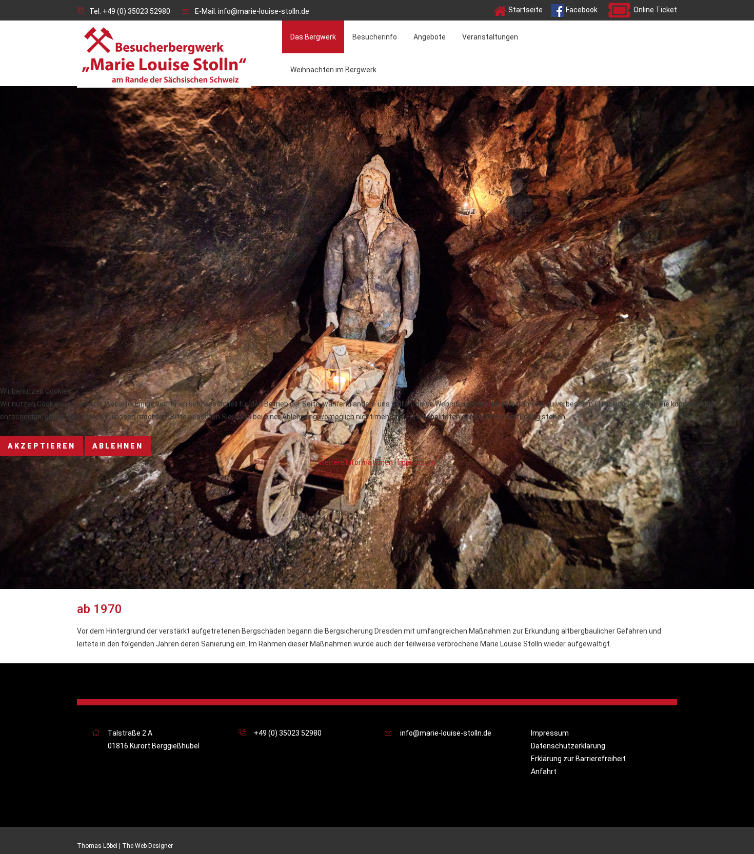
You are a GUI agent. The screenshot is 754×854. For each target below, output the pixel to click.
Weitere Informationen (356, 462)
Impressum (416, 462)
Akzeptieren (41, 446)
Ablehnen (117, 446)
